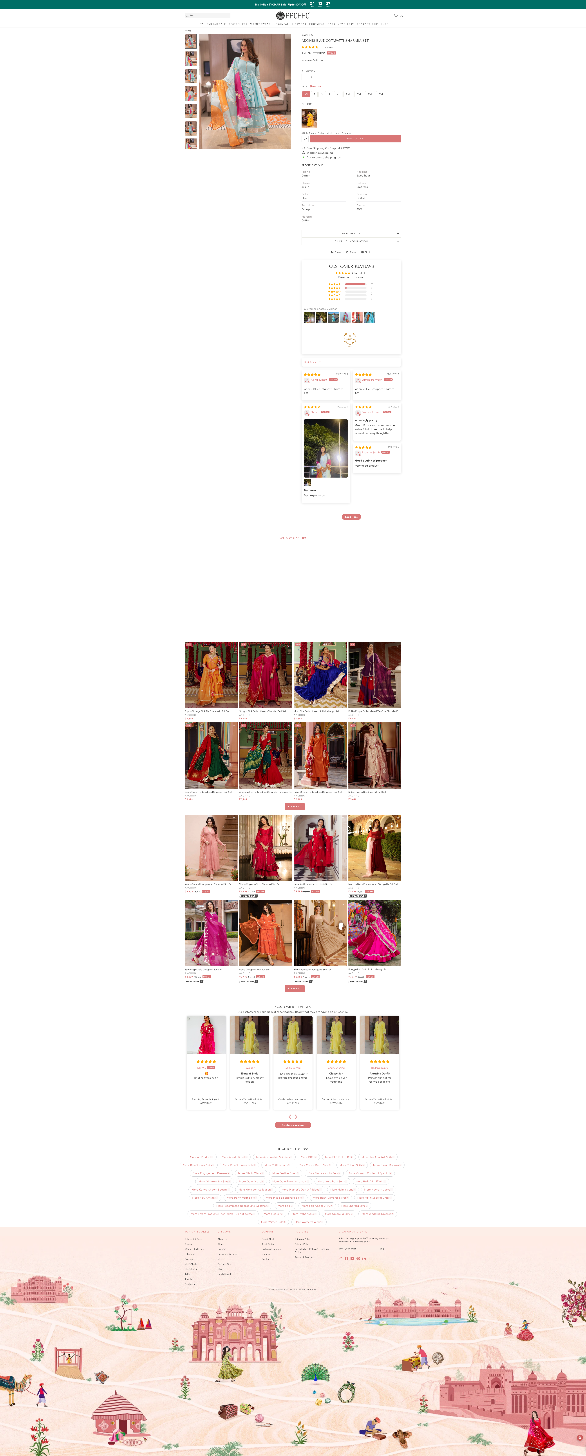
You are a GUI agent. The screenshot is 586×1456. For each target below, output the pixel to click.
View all (294, 806)
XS (306, 94)
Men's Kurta (191, 1268)
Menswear (281, 24)
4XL (370, 94)
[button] (310, 47)
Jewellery (346, 24)
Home (188, 30)
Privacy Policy (302, 1244)
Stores (221, 1244)
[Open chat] (580, 1438)
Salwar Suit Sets (193, 1239)
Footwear (317, 24)
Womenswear (260, 24)
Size (304, 86)
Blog (220, 1268)
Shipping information (351, 241)
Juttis (187, 1273)
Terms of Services (304, 1257)
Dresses (189, 1259)
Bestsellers (238, 24)
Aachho (307, 35)
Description (351, 233)
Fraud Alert (268, 1239)
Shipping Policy (303, 1239)
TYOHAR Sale (216, 24)
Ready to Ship (367, 24)
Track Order (268, 1244)
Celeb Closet (224, 1273)
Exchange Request (271, 1248)
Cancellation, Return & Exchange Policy (312, 1250)
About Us (222, 1239)
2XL (348, 94)
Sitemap (266, 1253)
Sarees (188, 1244)
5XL (381, 94)
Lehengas (190, 1253)
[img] (312, 374)
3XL (359, 94)
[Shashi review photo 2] (307, 482)
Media (221, 1259)
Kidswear (299, 24)
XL (338, 94)
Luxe (384, 24)
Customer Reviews (227, 1253)
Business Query (226, 1264)
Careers (222, 1248)
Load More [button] (351, 516)
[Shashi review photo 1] (326, 448)
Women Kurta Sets (194, 1248)
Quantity (308, 71)
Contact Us (267, 1259)
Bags (331, 24)
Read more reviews (293, 1125)
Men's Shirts (191, 1264)
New (201, 24)
